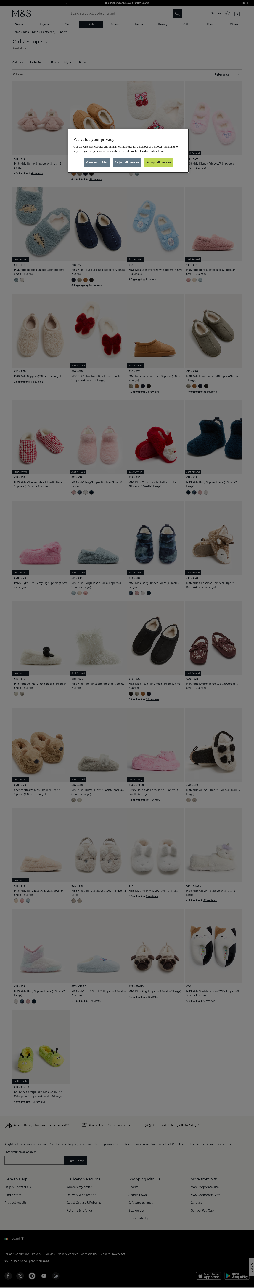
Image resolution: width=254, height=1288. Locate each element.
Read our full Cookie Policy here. (143, 151)
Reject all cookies (127, 162)
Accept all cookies (158, 162)
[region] (128, 151)
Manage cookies (97, 162)
